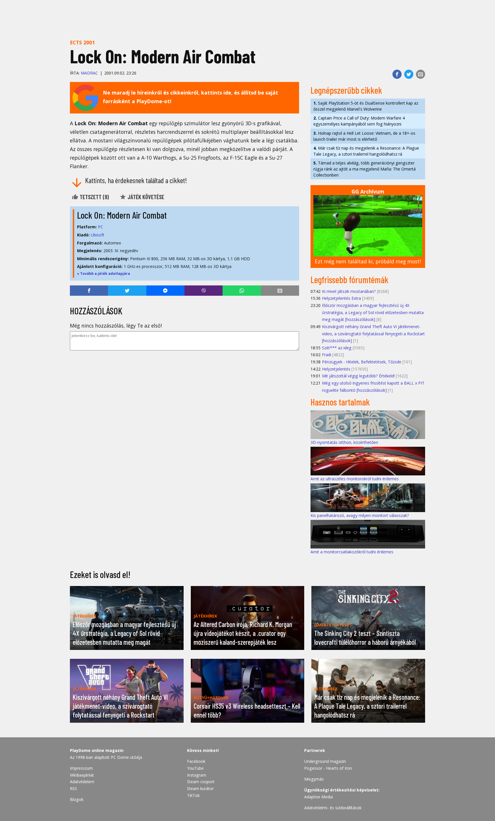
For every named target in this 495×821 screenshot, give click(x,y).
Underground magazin (325, 761)
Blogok (76, 799)
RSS (73, 788)
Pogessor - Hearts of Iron (328, 768)
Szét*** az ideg (336, 347)
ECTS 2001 (82, 42)
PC (100, 227)
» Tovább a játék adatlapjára (103, 273)
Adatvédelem (82, 781)
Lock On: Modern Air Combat (122, 214)
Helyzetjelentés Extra (341, 298)
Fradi (326, 354)
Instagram (196, 775)
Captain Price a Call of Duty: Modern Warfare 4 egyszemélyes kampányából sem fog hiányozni (359, 121)
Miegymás (314, 779)
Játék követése (145, 196)
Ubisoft (97, 235)
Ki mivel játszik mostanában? (349, 291)
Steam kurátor (200, 788)
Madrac (89, 73)
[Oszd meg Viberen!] (203, 290)
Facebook (196, 761)
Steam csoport (201, 781)
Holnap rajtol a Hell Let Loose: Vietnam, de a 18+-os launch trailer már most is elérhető (364, 136)
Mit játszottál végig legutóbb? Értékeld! (358, 376)
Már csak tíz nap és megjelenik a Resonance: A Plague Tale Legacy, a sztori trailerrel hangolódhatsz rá (366, 151)
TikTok (193, 795)
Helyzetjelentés (336, 369)
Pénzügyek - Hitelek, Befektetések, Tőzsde (361, 362)
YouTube (195, 768)
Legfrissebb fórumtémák (349, 279)
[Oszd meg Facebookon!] (397, 74)
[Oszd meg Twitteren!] (408, 74)
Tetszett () (93, 196)
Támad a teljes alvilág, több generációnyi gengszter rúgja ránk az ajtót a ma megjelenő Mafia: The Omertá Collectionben (364, 169)
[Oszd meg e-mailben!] (420, 74)
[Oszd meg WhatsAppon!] (242, 290)
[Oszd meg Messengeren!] (165, 290)
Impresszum (81, 768)
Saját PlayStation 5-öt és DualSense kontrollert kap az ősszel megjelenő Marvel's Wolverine (365, 106)
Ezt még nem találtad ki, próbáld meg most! (368, 261)
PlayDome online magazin (96, 750)
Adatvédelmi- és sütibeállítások (333, 807)
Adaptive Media (318, 797)
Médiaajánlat (82, 775)
